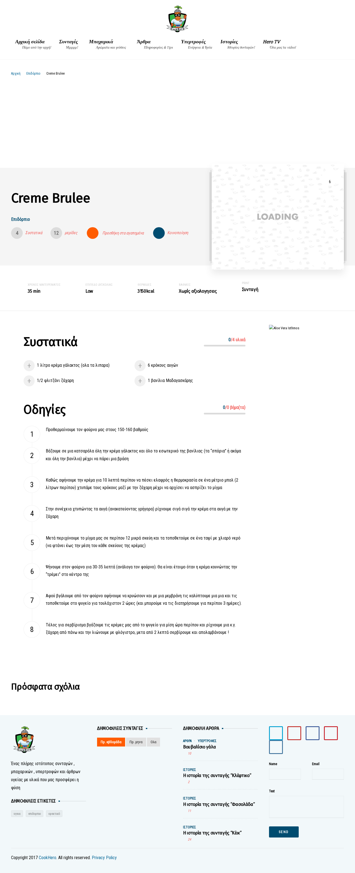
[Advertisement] (177, 118)
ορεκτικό (54, 814)
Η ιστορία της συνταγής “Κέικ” (212, 833)
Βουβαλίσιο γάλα (199, 747)
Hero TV (279, 44)
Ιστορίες (237, 44)
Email (316, 764)
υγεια (17, 814)
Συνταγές (68, 44)
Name (273, 764)
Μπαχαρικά (107, 44)
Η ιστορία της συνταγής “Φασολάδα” (219, 804)
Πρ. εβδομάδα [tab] (111, 742)
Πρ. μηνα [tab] (136, 742)
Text (272, 791)
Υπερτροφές (196, 44)
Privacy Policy (104, 857)
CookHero (47, 857)
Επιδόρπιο (33, 73)
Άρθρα (155, 44)
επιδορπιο (34, 814)
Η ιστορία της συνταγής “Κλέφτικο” (217, 775)
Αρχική (16, 73)
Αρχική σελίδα (33, 44)
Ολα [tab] (153, 742)
